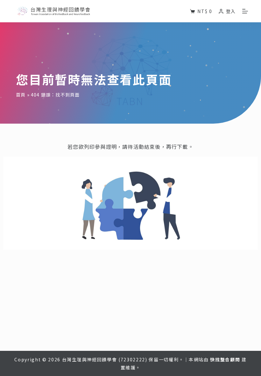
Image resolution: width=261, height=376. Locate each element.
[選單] (245, 11)
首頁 (20, 94)
